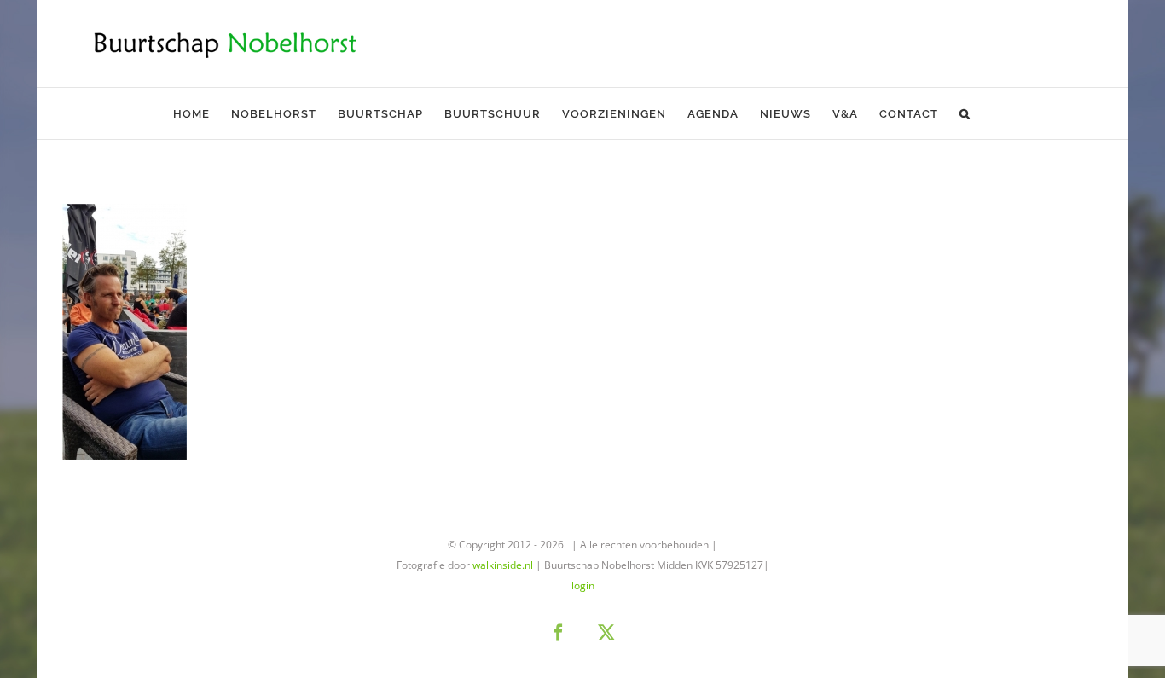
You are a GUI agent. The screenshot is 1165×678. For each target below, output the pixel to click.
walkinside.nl (502, 565)
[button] (965, 113)
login (582, 585)
